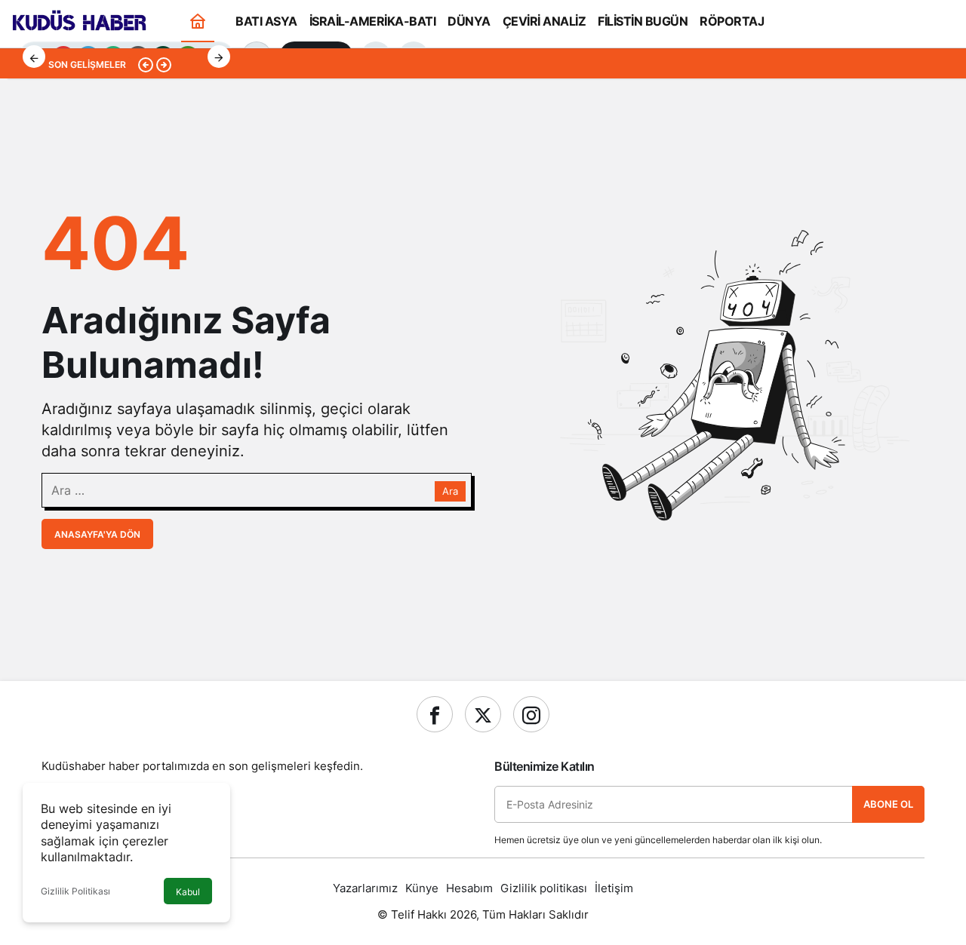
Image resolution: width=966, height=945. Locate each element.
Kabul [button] (188, 891)
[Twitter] (483, 714)
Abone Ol (888, 804)
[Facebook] (435, 714)
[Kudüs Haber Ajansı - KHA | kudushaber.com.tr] (79, 19)
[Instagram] (531, 714)
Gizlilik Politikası (75, 891)
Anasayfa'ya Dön (97, 534)
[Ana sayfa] (198, 21)
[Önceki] (34, 56)
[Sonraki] (219, 56)
